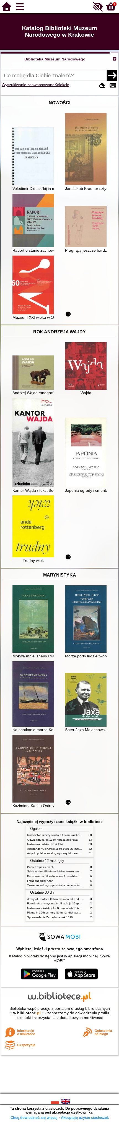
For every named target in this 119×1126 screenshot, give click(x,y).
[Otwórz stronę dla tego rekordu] (34, 156)
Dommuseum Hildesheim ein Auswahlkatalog (55, 876)
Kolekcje (62, 85)
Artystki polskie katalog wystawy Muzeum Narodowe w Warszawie (68, 853)
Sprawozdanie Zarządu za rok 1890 (50, 917)
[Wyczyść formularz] (101, 85)
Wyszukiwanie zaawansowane (28, 85)
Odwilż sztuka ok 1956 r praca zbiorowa (52, 839)
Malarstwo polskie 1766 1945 (45, 844)
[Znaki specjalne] (112, 85)
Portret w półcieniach (40, 867)
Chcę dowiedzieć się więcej (34, 1118)
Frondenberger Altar (40, 880)
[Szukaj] (112, 75)
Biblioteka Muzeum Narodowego (55, 59)
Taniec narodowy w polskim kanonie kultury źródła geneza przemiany (71, 885)
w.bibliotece (27, 1013)
